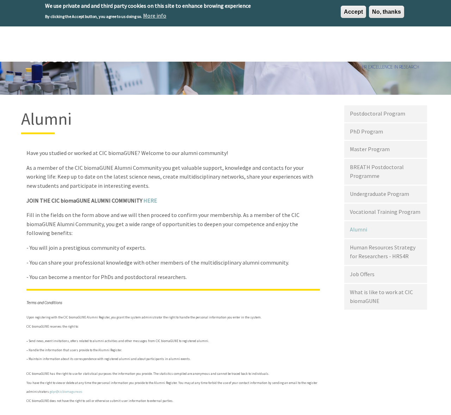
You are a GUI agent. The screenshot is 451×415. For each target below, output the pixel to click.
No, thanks (386, 12)
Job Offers (362, 274)
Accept (353, 12)
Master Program (370, 149)
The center (184, 46)
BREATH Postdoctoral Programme (377, 171)
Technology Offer (262, 46)
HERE (150, 200)
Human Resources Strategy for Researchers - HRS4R (382, 252)
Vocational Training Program (385, 211)
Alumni (358, 229)
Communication (374, 46)
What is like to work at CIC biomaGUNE (381, 297)
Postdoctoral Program (377, 113)
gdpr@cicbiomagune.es (66, 392)
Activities (304, 46)
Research (219, 46)
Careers (335, 46)
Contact (415, 46)
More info (154, 15)
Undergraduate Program (379, 193)
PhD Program (366, 131)
